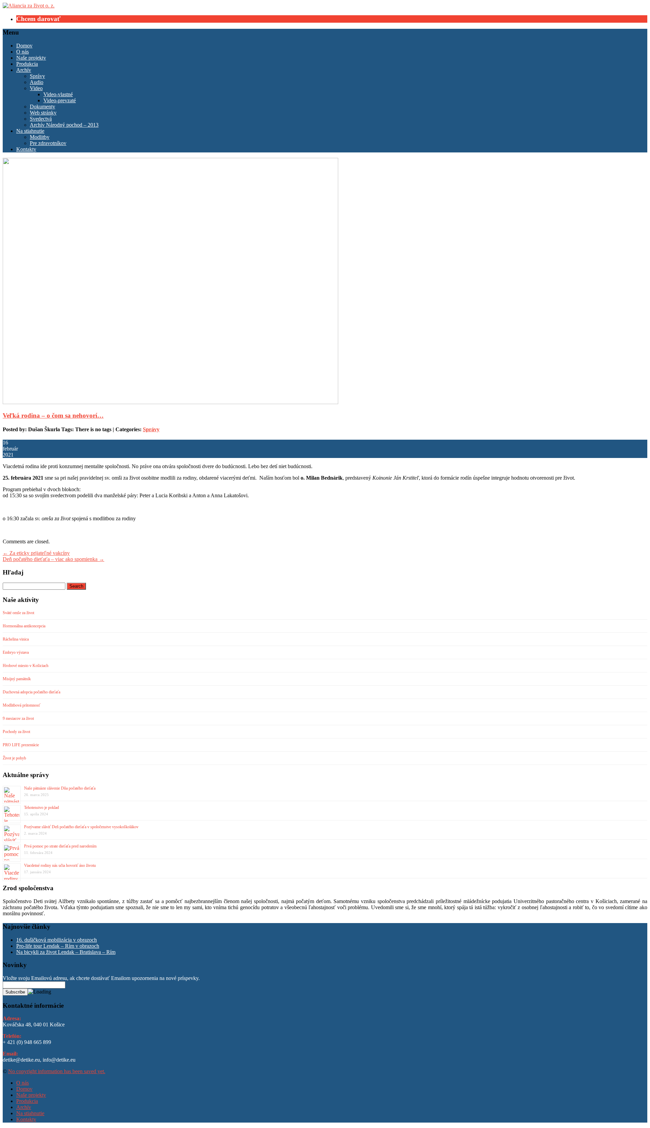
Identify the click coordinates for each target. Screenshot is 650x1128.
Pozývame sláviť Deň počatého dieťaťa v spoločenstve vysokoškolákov (81, 826)
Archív (23, 70)
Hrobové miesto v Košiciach (25, 665)
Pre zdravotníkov (48, 143)
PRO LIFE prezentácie (21, 745)
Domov (24, 45)
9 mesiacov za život (18, 718)
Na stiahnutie (30, 131)
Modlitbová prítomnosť (21, 705)
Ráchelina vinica (16, 639)
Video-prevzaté (59, 100)
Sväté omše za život (18, 612)
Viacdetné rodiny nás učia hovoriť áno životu (60, 865)
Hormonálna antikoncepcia (24, 626)
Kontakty (26, 149)
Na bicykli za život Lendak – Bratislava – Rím (65, 952)
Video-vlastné (58, 94)
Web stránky (43, 113)
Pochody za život (16, 731)
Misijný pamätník (17, 678)
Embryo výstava (16, 652)
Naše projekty (31, 58)
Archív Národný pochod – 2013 (64, 125)
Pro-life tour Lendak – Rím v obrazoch (57, 946)
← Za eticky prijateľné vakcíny (36, 553)
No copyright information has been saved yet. (56, 1071)
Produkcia (27, 64)
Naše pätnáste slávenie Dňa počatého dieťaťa (59, 788)
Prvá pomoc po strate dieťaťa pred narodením (60, 846)
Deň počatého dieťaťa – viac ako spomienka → (53, 559)
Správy (37, 76)
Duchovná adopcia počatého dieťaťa (31, 692)
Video (36, 88)
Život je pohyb (14, 758)
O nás (22, 52)
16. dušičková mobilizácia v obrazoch (56, 940)
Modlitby (39, 137)
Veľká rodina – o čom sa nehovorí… (53, 415)
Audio (36, 82)
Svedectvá (41, 119)
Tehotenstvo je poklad (41, 807)
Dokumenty (42, 106)
